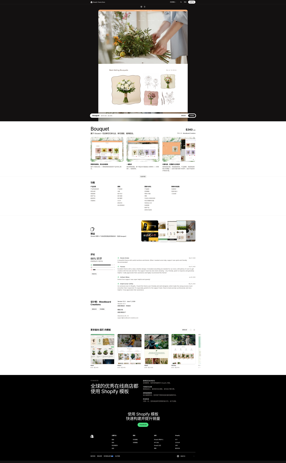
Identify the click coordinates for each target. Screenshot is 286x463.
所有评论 (94, 274)
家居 (113, 448)
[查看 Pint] (149, 230)
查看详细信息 (121, 306)
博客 (155, 448)
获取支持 (94, 309)
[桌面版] (141, 7)
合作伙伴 (177, 442)
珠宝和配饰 (115, 445)
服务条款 (93, 456)
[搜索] (181, 2)
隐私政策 (99, 456)
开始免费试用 (143, 424)
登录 (185, 2)
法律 (176, 445)
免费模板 (135, 442)
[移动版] (144, 7)
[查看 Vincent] (168, 230)
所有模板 (102, 309)
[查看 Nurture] (159, 230)
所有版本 (128, 306)
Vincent (97, 133)
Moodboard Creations (189, 133)
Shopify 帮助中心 (158, 439)
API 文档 (156, 442)
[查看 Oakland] (177, 230)
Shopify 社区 (157, 445)
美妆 (113, 442)
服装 (113, 439)
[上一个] (190, 330)
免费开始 (191, 2)
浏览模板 (172, 2)
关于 (176, 439)
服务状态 (177, 448)
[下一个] (194, 330)
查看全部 (184, 330)
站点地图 (117, 456)
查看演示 (183, 115)
